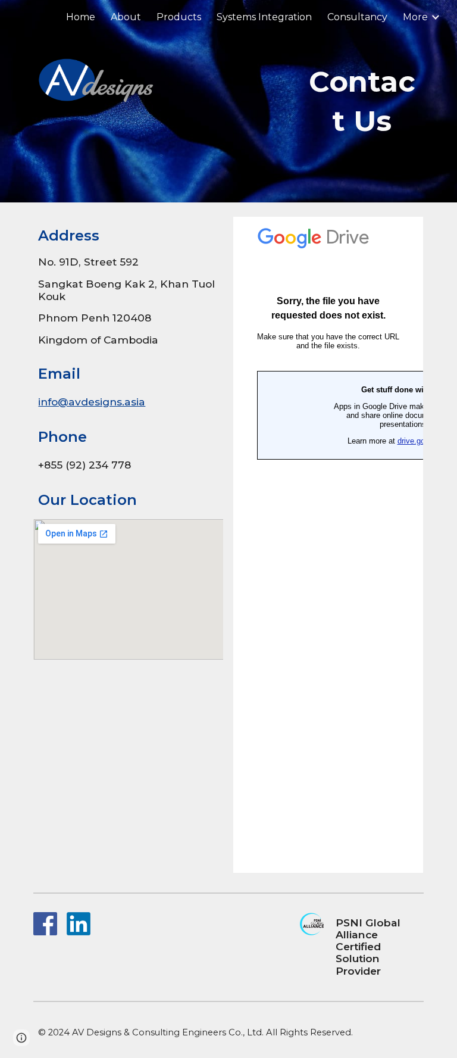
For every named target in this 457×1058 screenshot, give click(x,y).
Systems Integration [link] (264, 17)
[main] (362, 101)
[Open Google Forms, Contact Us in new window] (401, 232)
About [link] (126, 17)
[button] (21, 1037)
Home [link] (80, 17)
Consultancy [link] (357, 17)
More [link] (415, 17)
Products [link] (178, 17)
